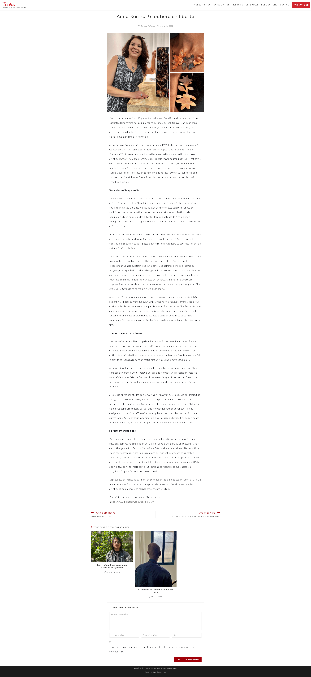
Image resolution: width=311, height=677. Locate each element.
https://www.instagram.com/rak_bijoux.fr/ (132, 501)
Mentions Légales (166, 668)
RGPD (174, 668)
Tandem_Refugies (148, 26)
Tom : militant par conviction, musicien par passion (112, 566)
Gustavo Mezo (161, 672)
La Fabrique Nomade (158, 372)
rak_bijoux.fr (116, 471)
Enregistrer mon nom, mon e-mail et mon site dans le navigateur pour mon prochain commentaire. (154, 649)
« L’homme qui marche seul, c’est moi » (155, 591)
